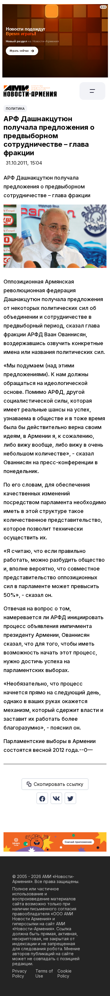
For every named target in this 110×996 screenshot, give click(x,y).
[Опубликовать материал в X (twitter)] (70, 798)
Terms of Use (44, 973)
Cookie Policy (64, 973)
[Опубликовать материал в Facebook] (42, 798)
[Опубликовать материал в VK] (56, 798)
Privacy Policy (19, 973)
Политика (15, 109)
